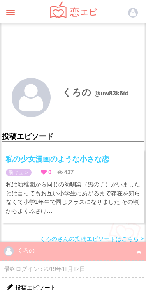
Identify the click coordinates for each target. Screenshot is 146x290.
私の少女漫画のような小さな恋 (57, 159)
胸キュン (19, 172)
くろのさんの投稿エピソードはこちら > (92, 238)
